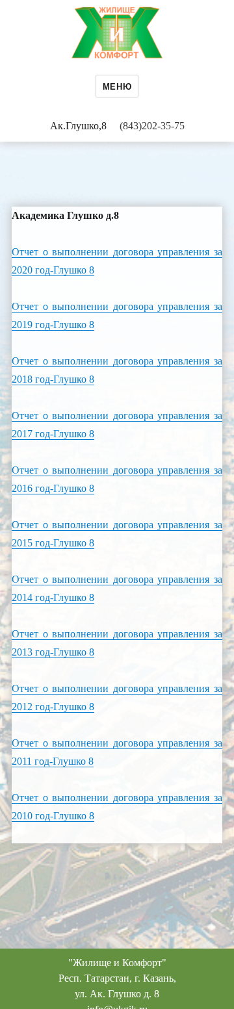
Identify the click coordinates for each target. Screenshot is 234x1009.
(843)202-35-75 (152, 125)
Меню (117, 86)
